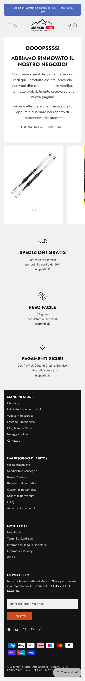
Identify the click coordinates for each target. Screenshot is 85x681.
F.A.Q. (11, 502)
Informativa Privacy (20, 551)
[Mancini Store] (42, 25)
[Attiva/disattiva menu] (10, 25)
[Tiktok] (40, 629)
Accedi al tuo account (21, 508)
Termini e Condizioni (20, 539)
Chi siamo (13, 403)
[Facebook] (9, 629)
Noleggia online (17, 434)
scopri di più (42, 269)
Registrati (19, 616)
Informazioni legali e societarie (27, 545)
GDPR (11, 557)
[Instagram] (24, 629)
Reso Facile (66, 8)
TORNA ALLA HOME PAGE (42, 127)
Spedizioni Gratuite (24, 8)
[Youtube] (17, 629)
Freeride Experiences (21, 422)
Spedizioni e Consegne (22, 471)
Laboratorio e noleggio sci (24, 409)
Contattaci (13, 441)
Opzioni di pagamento (21, 490)
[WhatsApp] (32, 629)
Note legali (14, 532)
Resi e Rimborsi (17, 477)
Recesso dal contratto (21, 483)
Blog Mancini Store (19, 428)
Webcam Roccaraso (20, 416)
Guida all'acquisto (18, 465)
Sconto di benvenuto (20, 496)
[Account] (66, 25)
